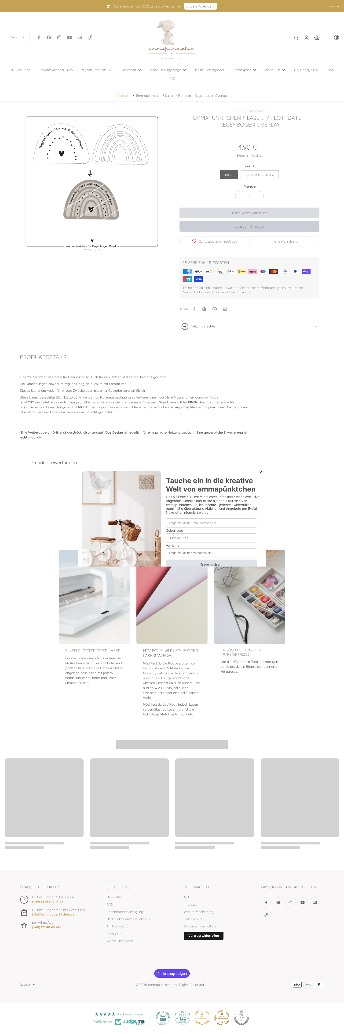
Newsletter (114, 897)
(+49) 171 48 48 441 (46, 927)
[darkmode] (333, 37)
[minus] (240, 196)
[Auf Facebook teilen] (194, 309)
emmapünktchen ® (249, 111)
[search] (296, 37)
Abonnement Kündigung (124, 912)
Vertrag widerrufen (203, 935)
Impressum (192, 904)
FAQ (109, 904)
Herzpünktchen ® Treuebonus (128, 919)
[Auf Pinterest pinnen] (204, 309)
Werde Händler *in (120, 941)
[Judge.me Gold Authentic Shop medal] (202, 1017)
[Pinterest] (49, 37)
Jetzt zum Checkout (249, 226)
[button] (249, 213)
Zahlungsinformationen (201, 926)
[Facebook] (38, 37)
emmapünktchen (160, 985)
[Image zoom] (92, 181)
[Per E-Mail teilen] (225, 309)
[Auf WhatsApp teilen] (214, 309)
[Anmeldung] (306, 37)
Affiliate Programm (120, 926)
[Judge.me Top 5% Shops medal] (241, 1017)
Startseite (124, 95)
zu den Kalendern (200, 6)
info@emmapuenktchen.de (53, 914)
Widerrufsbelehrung (199, 912)
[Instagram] (59, 37)
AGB (187, 897)
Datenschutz (193, 919)
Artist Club (113, 934)
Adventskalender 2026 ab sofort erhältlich (147, 6)
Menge (250, 186)
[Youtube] (69, 37)
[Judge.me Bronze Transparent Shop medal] (221, 1017)
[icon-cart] (316, 37)
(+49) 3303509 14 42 (47, 902)
